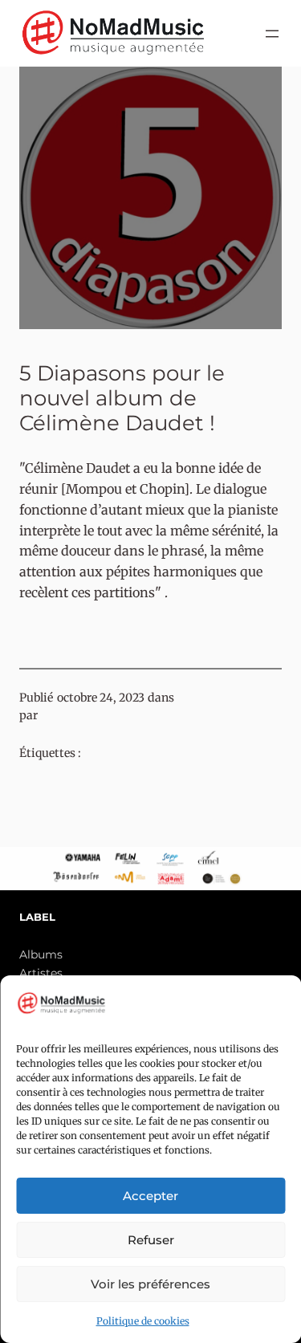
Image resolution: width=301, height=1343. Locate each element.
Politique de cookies (142, 1321)
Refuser (151, 1239)
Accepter (150, 1195)
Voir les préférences (150, 1284)
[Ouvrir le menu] (272, 33)
